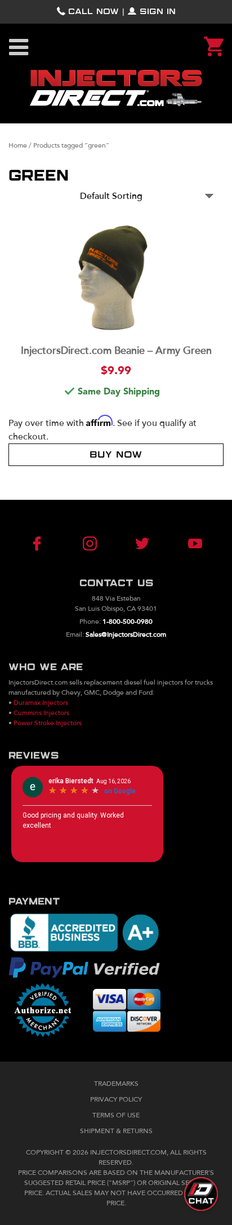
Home (17, 145)
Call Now (93, 12)
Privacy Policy (116, 1099)
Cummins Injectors (41, 713)
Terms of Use (116, 1115)
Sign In (158, 12)
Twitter (137, 543)
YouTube (180, 543)
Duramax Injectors (41, 703)
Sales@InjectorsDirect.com (126, 634)
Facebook (51, 543)
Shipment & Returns (116, 1131)
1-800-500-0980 (127, 621)
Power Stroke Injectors (48, 723)
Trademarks (116, 1084)
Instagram (94, 543)
